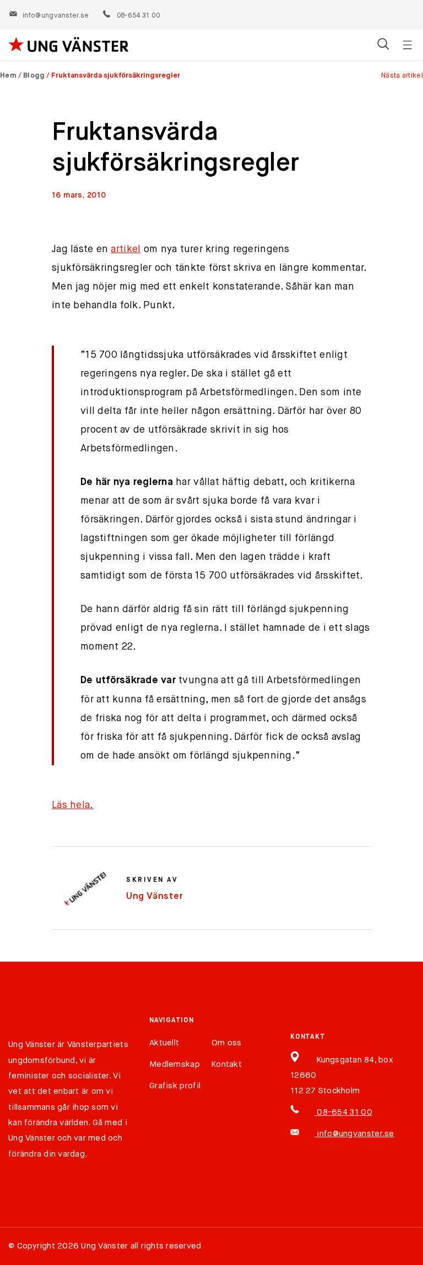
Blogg (34, 75)
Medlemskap (174, 1064)
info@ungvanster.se (56, 16)
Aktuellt (164, 1043)
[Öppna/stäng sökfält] (383, 45)
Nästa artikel (402, 75)
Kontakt (227, 1064)
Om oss (227, 1043)
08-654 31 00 (138, 16)
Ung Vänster (154, 896)
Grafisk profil (174, 1086)
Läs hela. (73, 805)
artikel (125, 249)
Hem (8, 75)
